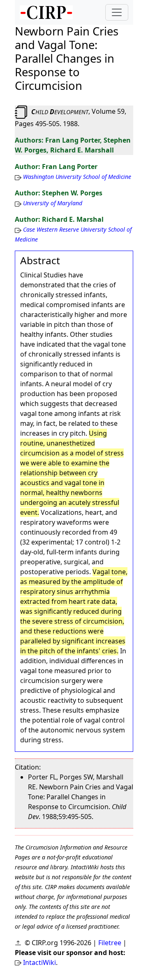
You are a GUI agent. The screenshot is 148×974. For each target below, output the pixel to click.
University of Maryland (52, 203)
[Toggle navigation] (116, 12)
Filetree (109, 942)
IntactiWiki (39, 962)
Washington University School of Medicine (77, 177)
